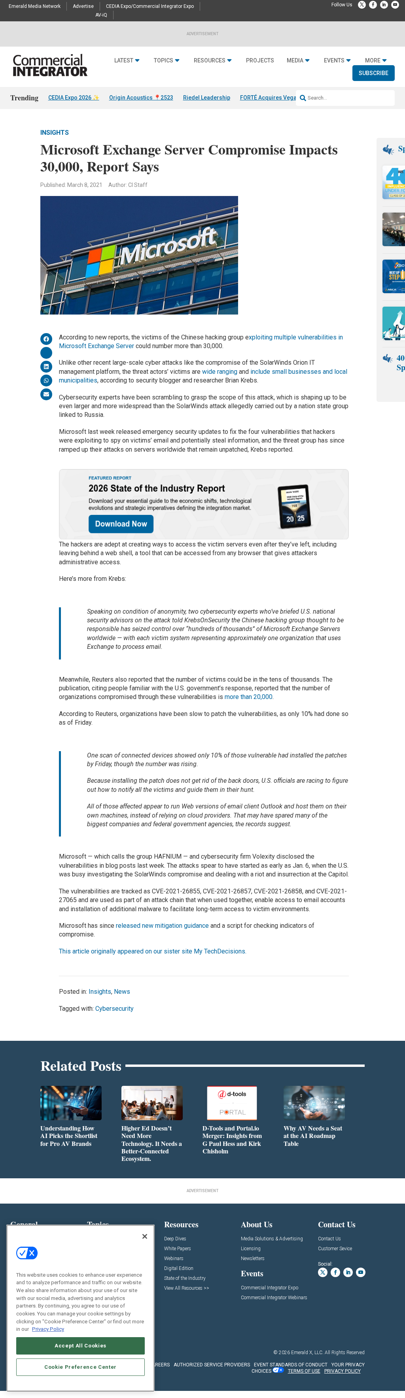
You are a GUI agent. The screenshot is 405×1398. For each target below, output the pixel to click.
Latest (123, 60)
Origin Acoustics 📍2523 (141, 97)
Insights (54, 132)
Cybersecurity (114, 1008)
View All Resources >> (186, 1288)
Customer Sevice (335, 1248)
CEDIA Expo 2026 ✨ (73, 97)
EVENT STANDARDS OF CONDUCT (290, 1365)
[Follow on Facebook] (373, 5)
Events (334, 60)
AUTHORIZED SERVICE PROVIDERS (212, 1365)
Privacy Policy (48, 1329)
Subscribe (373, 73)
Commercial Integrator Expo (269, 1288)
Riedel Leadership (206, 97)
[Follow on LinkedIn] (384, 5)
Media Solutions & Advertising (272, 1239)
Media (295, 60)
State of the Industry (185, 1278)
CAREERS (159, 1365)
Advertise (83, 6)
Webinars (174, 1258)
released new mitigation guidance (161, 925)
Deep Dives (175, 1239)
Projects (260, 60)
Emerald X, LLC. (307, 1352)
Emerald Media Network (35, 6)
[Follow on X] (362, 5)
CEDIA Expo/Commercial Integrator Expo (150, 6)
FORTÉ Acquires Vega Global (277, 97)
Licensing (251, 1248)
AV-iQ (101, 15)
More (372, 60)
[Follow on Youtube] (395, 5)
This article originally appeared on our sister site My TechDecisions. (153, 951)
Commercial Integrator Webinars (274, 1297)
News (122, 991)
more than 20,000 (249, 697)
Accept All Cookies (80, 1346)
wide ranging (219, 371)
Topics (163, 60)
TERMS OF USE (304, 1371)
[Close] (144, 1236)
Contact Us (329, 1239)
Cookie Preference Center (80, 1367)
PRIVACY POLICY (342, 1371)
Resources (209, 60)
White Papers (177, 1248)
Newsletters (253, 1258)
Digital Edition (178, 1268)
